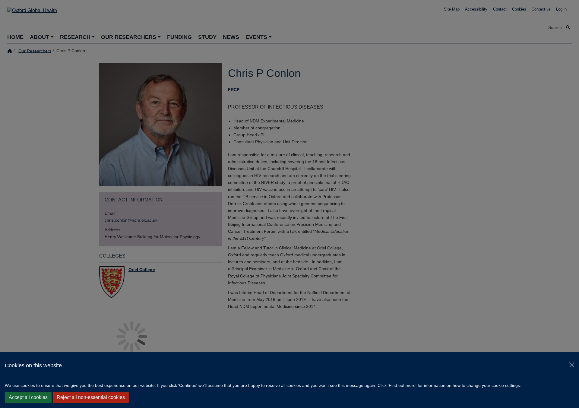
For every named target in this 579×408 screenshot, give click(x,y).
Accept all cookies (28, 397)
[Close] (572, 365)
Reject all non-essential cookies (91, 397)
